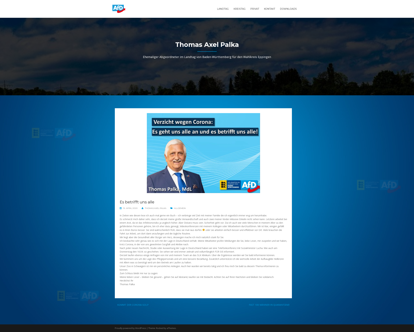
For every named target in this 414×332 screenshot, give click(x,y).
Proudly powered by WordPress (130, 328)
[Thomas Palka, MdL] (118, 8)
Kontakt (269, 8)
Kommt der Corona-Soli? (132, 304)
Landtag (223, 8)
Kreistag (239, 8)
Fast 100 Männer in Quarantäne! (269, 304)
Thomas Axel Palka (155, 208)
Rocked (159, 328)
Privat (254, 8)
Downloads (288, 8)
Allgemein (180, 208)
